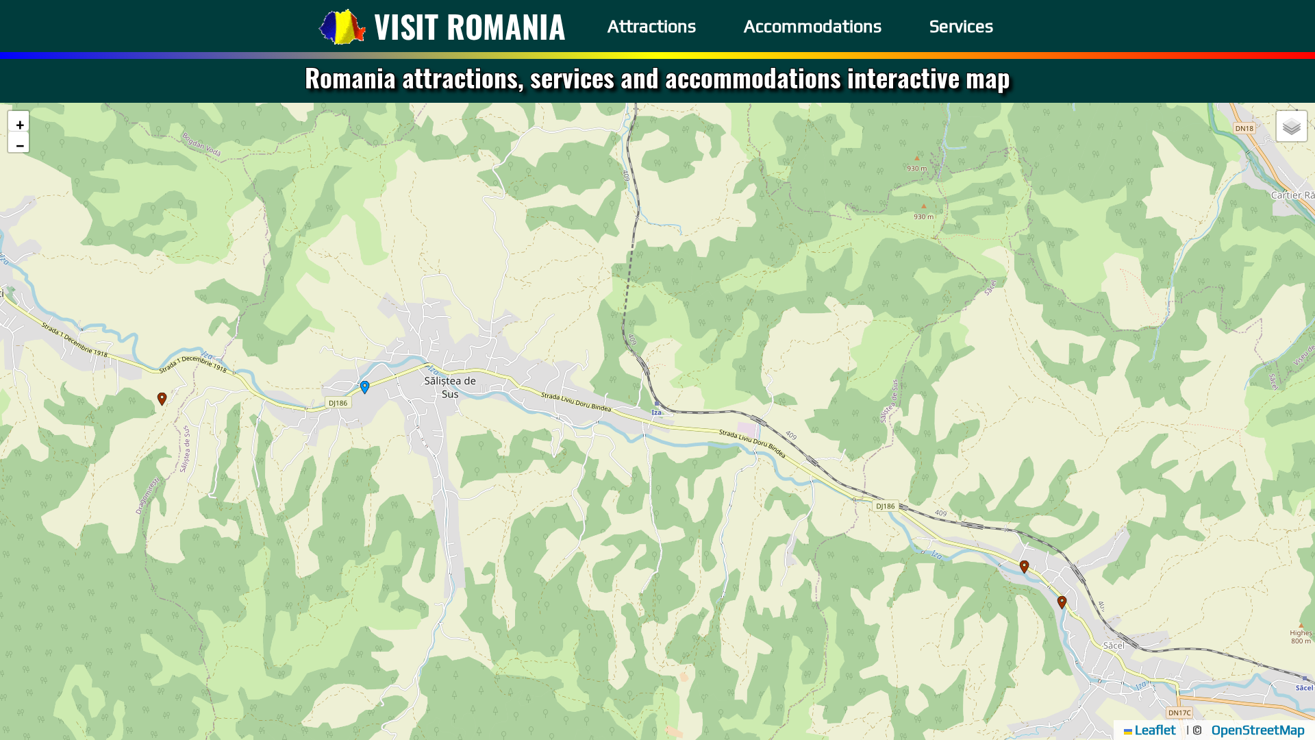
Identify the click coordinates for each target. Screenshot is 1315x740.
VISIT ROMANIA (470, 26)
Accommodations (812, 26)
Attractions (652, 26)
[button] (365, 388)
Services (961, 26)
